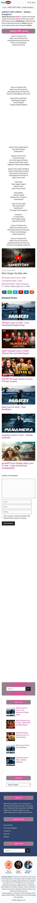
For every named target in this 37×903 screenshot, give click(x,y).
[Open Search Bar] (28, 2)
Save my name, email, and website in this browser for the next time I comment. (17, 517)
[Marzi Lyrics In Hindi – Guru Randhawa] (18, 395)
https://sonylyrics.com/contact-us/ (12, 893)
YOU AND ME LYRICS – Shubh (12, 281)
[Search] (28, 689)
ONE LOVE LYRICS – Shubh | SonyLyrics (15, 284)
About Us (7, 834)
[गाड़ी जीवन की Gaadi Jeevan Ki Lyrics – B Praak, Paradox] (18, 366)
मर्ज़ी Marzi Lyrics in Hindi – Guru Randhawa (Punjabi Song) (15, 324)
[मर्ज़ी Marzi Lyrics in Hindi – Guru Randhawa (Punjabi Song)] (18, 310)
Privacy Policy (8, 825)
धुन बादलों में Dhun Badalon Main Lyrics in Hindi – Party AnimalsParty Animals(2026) (18, 465)
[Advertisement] (18, 67)
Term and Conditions (10, 828)
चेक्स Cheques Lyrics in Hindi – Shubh (14, 278)
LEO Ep (6, 286)
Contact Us (7, 831)
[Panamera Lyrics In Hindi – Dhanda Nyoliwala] (18, 423)
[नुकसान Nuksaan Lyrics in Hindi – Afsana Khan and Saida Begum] (18, 338)
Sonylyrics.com (20, 900)
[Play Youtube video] (18, 257)
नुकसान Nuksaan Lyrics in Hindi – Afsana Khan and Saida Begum (16, 352)
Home (4, 7)
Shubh (17, 16)
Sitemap (6, 837)
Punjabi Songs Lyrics (16, 286)
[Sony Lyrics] (6, 2)
